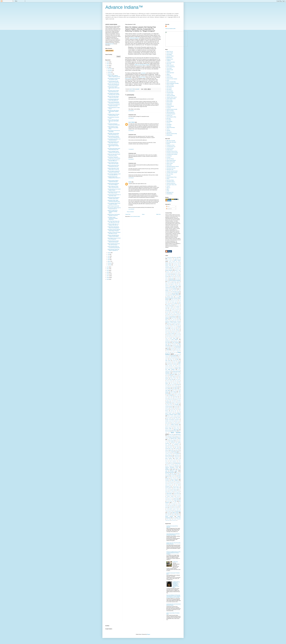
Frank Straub (178, 347)
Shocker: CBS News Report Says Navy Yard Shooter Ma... (113, 121)
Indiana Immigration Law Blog (172, 83)
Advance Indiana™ (124, 7)
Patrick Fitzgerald (168, 449)
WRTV (167, 189)
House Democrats (168, 361)
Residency (167, 469)
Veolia (168, 511)
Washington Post (169, 192)
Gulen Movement (174, 356)
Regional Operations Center (171, 467)
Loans (171, 408)
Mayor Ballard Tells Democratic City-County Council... (114, 192)
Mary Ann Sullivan (174, 422)
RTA (175, 477)
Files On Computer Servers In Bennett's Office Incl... (114, 160)
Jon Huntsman (169, 394)
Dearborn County (168, 320)
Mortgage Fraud (176, 435)
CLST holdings (174, 303)
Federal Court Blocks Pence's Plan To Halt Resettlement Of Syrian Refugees (173, 553)
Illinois (171, 363)
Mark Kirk (172, 417)
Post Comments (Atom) (135, 216)
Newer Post (127, 214)
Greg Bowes (177, 354)
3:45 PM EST (131, 177)
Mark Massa (169, 418)
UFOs (180, 507)
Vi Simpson (172, 511)
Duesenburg (173, 330)
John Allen (177, 389)
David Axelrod (171, 314)
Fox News (168, 157)
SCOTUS (168, 123)
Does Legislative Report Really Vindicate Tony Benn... (114, 204)
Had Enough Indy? (170, 72)
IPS (167, 375)
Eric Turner (172, 338)
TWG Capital (175, 507)
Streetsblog (168, 126)
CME (180, 303)
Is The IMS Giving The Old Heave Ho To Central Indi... (114, 82)
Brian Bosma (167, 282)
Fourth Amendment (175, 345)
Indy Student (169, 89)
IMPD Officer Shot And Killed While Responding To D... (113, 134)
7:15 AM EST (131, 149)
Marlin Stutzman (176, 418)
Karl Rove (171, 398)
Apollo (174, 265)
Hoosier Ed (168, 75)
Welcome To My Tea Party (171, 133)
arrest (174, 267)
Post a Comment (130, 211)
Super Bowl (169, 493)
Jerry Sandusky (174, 383)
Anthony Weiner (168, 263)
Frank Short (172, 347)
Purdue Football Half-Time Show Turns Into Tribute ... (113, 163)
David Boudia (178, 314)
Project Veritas (173, 459)
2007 (108, 275)
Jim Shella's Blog (169, 92)
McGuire (179, 423)
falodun (166, 343)
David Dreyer (169, 315)
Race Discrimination (173, 462)
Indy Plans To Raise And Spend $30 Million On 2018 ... (114, 233)
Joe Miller (175, 388)
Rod (176, 474)
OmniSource (176, 444)
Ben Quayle (171, 274)
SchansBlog (168, 124)
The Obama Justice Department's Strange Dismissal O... (113, 218)
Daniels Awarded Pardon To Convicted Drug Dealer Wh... (114, 247)
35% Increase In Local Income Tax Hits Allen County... (114, 79)
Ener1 (172, 335)
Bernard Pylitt (177, 274)
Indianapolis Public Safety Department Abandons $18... (114, 201)
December (110, 68)
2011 (108, 268)
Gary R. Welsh (131, 122)
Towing (170, 507)
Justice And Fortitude (170, 95)
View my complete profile (170, 28)
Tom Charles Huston (168, 506)
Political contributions (175, 457)
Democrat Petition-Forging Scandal (173, 322)
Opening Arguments (170, 112)
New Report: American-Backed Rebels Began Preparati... (114, 230)
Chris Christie (178, 295)
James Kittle (171, 379)
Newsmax (168, 175)
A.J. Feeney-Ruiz (168, 257)
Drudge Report (169, 149)
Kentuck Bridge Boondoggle (170, 399)
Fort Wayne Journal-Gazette (172, 152)
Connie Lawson (176, 305)
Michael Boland (168, 427)
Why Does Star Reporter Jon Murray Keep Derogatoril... (113, 84)
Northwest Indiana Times (171, 177)
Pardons (170, 447)
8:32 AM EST (131, 130)
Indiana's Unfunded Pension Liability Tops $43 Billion (113, 236)
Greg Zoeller (173, 355)
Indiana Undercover (175, 370)
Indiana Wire (169, 165)
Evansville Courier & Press (171, 151)
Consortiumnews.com (170, 146)
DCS (178, 319)
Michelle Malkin (169, 101)
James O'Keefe (169, 380)
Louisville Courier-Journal (171, 172)
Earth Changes (171, 333)
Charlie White (175, 294)
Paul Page (172, 450)
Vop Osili (169, 512)
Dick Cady (175, 324)
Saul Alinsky (177, 481)
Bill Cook (171, 277)
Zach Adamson (173, 520)
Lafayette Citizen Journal (171, 97)
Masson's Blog (169, 100)
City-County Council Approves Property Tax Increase (114, 105)
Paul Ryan (177, 450)
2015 (108, 63)
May (109, 257)
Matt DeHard (174, 423)
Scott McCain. (171, 483)
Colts (178, 304)
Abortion (175, 257)
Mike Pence (174, 431)
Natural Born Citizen (176, 438)
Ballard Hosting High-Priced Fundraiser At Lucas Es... (113, 166)
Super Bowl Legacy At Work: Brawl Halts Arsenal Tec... (113, 91)
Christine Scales (170, 296)
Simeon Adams (176, 487)
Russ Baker (168, 119)
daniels (166, 314)
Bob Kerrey (177, 279)
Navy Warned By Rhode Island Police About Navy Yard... (114, 149)
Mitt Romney (178, 434)
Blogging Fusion (169, 59)
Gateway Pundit (169, 69)
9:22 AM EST (131, 159)
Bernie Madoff (168, 275)
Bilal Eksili (171, 276)
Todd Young (177, 505)
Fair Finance (175, 342)
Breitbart (168, 143)
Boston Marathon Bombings (175, 280)
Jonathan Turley (169, 94)
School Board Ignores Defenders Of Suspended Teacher (173, 534)
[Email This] (144, 89)
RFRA (173, 469)
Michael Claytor (176, 427)
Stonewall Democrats (169, 492)
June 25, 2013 (142, 77)
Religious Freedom (169, 468)
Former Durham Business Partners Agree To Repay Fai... (113, 145)
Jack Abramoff (175, 375)
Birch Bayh (177, 277)
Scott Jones (175, 482)
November (110, 70)
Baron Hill (169, 271)
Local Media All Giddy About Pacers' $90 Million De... (113, 100)
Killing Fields (169, 400)
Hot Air (167, 80)
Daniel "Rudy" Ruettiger (174, 313)
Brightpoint (172, 284)
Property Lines (169, 115)
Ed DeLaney (177, 334)
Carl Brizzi (175, 289)
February (110, 263)
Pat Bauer (177, 448)
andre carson (177, 260)
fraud (168, 348)
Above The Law (169, 51)
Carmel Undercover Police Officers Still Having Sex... (113, 187)
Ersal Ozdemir (175, 339)
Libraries (174, 405)
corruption (171, 308)
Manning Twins (173, 410)
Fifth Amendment (173, 344)
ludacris (172, 409)
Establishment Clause (169, 340)
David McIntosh (173, 317)
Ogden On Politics (170, 110)
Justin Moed (175, 396)
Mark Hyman (167, 417)
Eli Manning (167, 335)
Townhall (168, 130)
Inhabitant (179, 374)
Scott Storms (177, 483)
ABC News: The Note (170, 140)
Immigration (175, 363)
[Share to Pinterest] (150, 89)
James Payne (176, 380)
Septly (129, 181)
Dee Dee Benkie (176, 320)
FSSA (168, 349)
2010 (108, 270)
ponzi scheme (168, 458)
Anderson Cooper (168, 260)
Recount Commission (171, 464)
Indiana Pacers (173, 366)
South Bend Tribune (170, 181)
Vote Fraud (175, 512)
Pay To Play (174, 452)
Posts (168, 206)
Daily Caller (168, 63)
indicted (166, 374)
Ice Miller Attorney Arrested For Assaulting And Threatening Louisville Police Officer (176, 584)
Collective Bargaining (171, 304)
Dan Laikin (179, 310)
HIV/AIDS (174, 360)
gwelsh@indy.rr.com (109, 43)
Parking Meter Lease (169, 448)
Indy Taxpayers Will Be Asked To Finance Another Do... (114, 208)
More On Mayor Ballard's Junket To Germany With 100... (114, 174)
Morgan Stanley (170, 435)
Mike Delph (176, 429)
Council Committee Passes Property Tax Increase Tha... (114, 152)
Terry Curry (176, 498)
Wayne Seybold (169, 516)
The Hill (168, 186)
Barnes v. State (178, 270)
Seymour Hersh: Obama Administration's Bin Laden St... (114, 87)
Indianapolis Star (169, 169)
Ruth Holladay (169, 121)
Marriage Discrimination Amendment (172, 419)
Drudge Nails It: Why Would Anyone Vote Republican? (113, 227)
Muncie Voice (169, 103)
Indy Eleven (172, 374)
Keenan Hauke (176, 398)
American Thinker (170, 56)
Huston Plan (175, 361)
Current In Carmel (170, 148)
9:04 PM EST (131, 110)
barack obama (168, 270)
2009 (108, 272)
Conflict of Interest (168, 305)
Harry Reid (171, 358)
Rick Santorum (174, 473)
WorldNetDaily (169, 193)
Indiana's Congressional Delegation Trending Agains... (112, 211)
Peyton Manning (168, 455)
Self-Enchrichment (176, 486)
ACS (180, 257)
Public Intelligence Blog (171, 116)
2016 (108, 62)
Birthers (166, 279)
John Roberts (172, 393)
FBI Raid (174, 343)
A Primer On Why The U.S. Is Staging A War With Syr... (113, 224)
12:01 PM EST (131, 209)
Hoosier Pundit (169, 77)
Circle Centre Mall (174, 299)
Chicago (166, 295)
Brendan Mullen (176, 281)
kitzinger (174, 400)
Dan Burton (167, 310)
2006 (108, 277)
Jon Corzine (178, 393)
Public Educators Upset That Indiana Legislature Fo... (113, 250)
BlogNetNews (169, 57)
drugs (178, 328)
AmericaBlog (169, 54)
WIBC (173, 517)
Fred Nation (173, 348)
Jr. (165, 395)
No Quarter (168, 107)
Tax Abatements (176, 497)
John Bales (167, 390)
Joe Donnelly (177, 386)
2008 (108, 274)
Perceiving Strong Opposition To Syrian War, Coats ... (114, 195)
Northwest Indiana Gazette (171, 109)
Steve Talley (171, 491)
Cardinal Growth (168, 289)
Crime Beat (167, 309)
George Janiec (178, 349)
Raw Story (168, 118)
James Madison (178, 379)
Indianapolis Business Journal (172, 166)
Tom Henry (175, 506)
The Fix (167, 129)
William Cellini (178, 517)
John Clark (175, 390)
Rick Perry (167, 473)
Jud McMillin (170, 395)
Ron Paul (179, 476)
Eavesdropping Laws (170, 334)
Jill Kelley (177, 384)
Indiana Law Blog (170, 84)
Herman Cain (172, 359)
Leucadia (176, 404)
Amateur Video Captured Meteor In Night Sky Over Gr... (114, 76)
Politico (167, 178)
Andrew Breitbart (172, 261)
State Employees (168, 488)
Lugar (176, 409)
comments (143, 73)
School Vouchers (168, 482)
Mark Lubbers (178, 417)
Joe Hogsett (167, 388)
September (110, 74)
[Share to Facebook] (148, 89)
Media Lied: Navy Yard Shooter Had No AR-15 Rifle (114, 155)
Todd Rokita (172, 505)
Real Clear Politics (170, 180)
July (109, 254)
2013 (108, 67)
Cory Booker (177, 308)
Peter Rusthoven (176, 454)
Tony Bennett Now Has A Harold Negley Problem (114, 190)
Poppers (177, 458)
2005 (108, 279)
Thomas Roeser (170, 501)
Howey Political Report (171, 160)
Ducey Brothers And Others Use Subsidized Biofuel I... (114, 140)
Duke (178, 330)
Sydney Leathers (170, 496)
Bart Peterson (176, 271)
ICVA (167, 363)
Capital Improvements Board (170, 287)
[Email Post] (142, 89)
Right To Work (171, 474)
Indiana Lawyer (169, 163)
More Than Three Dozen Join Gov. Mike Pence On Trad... (114, 222)
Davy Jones (172, 319)
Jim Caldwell (167, 385)
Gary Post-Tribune (170, 158)
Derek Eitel (169, 324)
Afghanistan (177, 258)
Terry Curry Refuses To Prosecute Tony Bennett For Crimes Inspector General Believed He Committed (173, 596)
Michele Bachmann (168, 429)
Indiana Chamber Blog (171, 81)
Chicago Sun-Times (170, 145)
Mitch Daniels (176, 432)
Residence (177, 468)
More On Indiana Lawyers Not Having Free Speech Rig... (114, 172)
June (109, 256)
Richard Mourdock (169, 472)
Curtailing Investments (175, 309)
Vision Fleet (178, 511)
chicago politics (172, 295)
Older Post (158, 214)
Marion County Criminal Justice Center (173, 414)
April (109, 259)
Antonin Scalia (168, 265)
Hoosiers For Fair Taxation (171, 78)
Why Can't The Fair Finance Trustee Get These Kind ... (113, 97)
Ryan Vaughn (174, 480)
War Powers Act (176, 515)
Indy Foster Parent (170, 86)
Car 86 (178, 287)
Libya (178, 405)
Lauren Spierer (169, 403)
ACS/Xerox (170, 258)
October (109, 72)
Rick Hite (178, 472)
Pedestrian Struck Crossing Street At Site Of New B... (113, 241)
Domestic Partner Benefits (174, 325)
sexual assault (168, 487)
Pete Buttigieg (176, 453)
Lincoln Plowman (168, 407)
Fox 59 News (169, 155)
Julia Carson (177, 395)
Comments (169, 208)
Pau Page (175, 449)
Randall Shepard (178, 463)
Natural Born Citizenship (172, 439)
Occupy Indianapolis (175, 443)
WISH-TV (168, 187)
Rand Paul (171, 463)
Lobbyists (175, 408)
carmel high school (175, 291)
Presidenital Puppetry (170, 113)
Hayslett (176, 358)
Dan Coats (173, 310)
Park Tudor (177, 447)
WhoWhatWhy (169, 135)
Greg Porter (167, 355)
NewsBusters (169, 104)
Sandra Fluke (171, 481)
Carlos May (173, 290)
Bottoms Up (169, 281)
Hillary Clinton (167, 360)
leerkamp (171, 404)
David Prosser (174, 318)
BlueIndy (171, 279)
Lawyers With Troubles (171, 98)
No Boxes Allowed (170, 106)
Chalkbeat (168, 60)
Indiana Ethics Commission (172, 364)
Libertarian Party (168, 405)
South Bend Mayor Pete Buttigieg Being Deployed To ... (114, 177)
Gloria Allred (167, 352)
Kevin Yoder (178, 399)
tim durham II (174, 502)
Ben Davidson (175, 272)
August (109, 252)
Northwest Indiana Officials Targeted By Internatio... (113, 181)
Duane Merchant (168, 329)
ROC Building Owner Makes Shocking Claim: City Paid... (114, 94)
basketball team (168, 272)
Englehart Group (178, 335)
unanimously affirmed (134, 38)
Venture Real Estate (168, 510)
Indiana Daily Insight (170, 161)
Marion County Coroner (170, 413)
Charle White (177, 292)
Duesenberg (167, 330)
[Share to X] (147, 89)
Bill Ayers (176, 276)
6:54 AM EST (131, 118)
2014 (108, 65)
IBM (180, 361)
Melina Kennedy (174, 424)
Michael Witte (176, 428)
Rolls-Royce (173, 476)
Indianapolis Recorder (170, 168)
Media (168, 424)
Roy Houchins (170, 477)
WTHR (167, 190)
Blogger (148, 634)
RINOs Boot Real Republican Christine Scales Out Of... (113, 198)
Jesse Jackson (172, 384)
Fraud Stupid (169, 68)
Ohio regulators (168, 444)
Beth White (175, 275)
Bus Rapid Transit (174, 286)
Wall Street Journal (168, 515)
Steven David (177, 491)
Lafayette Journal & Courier (172, 171)
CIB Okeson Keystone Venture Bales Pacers (173, 298)
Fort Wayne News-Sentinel (171, 154)
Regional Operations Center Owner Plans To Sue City (113, 169)
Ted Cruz (170, 498)
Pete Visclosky (168, 454)
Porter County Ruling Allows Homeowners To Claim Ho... (114, 102)
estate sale (177, 340)
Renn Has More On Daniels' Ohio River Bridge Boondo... (114, 137)
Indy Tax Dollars (169, 91)
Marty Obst (167, 422)
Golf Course (173, 352)
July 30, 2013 (128, 78)
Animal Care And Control (174, 262)
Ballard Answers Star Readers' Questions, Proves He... (114, 215)
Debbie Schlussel (170, 65)
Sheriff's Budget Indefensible (113, 206)
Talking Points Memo (170, 127)
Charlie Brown (167, 294)
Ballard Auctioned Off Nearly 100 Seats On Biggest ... (113, 184)
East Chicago (178, 333)
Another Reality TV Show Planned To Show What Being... (113, 127)
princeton (167, 459)
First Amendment (132, 90)
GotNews (168, 71)
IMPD (179, 363)
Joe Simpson (172, 389)
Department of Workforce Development (174, 323)
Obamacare (173, 442)
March (109, 261)
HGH (177, 359)
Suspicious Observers (170, 183)
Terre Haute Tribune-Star (171, 184)
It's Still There (175, 561)
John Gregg (173, 391)
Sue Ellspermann (178, 492)
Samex (166, 481)
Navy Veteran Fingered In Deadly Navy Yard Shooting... (114, 157)
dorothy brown (173, 328)
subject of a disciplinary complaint (142, 64)
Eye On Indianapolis (170, 66)
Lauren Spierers (176, 403)
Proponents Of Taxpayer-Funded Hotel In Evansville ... (114, 124)
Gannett (172, 349)
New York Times (169, 174)
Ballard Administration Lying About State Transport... (113, 142)
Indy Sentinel (169, 88)
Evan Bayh (167, 342)
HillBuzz (168, 74)
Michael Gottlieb (168, 428)
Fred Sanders (178, 348)
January (109, 264)
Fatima (170, 343)
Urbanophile (169, 132)
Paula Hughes (167, 452)
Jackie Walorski (173, 376)
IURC (170, 375)
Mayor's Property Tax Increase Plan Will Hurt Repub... (114, 244)
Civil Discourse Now (170, 62)
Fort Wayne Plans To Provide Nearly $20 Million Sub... (113, 115)
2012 (108, 267)
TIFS (176, 501)
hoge (178, 360)
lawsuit (166, 404)
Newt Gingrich (171, 440)
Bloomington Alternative (171, 142)
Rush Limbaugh (173, 478)
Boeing (166, 280)
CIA (176, 296)
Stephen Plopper (176, 488)
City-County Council (174, 300)
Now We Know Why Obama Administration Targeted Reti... (113, 111)
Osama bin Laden (168, 445)
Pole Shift (167, 457)
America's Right (169, 53)
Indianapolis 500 (168, 371)
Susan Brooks (176, 493)
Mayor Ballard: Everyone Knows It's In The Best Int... (114, 239)
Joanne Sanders (175, 385)
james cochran (173, 378)
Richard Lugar (173, 471)
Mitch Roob (171, 434)
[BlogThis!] (146, 89)
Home (143, 214)
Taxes (166, 498)
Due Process (176, 329)
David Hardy (175, 315)
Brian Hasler (174, 282)
